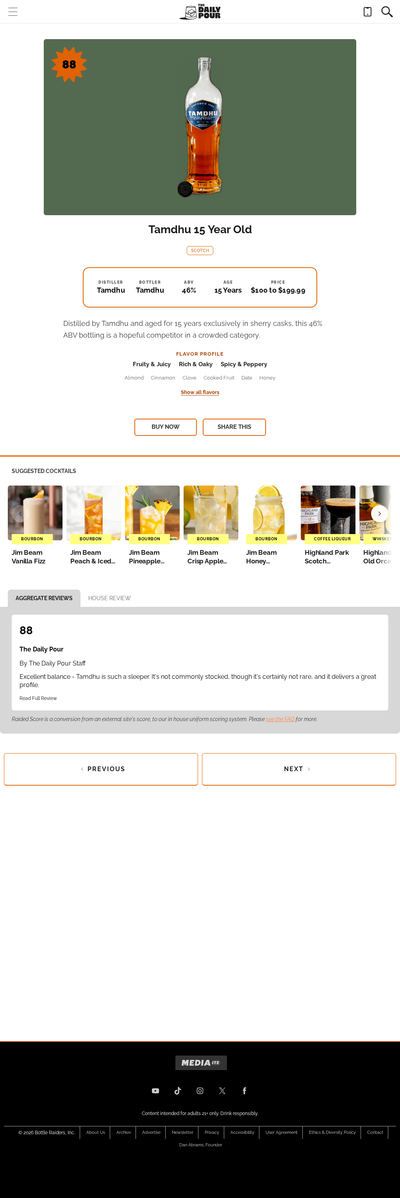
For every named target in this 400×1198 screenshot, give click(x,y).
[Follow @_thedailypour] (222, 1091)
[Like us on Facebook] (244, 1091)
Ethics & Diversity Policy (332, 1132)
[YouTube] (155, 1091)
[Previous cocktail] (20, 513)
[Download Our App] (368, 12)
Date (246, 378)
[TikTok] (177, 1091)
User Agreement (282, 1132)
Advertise (151, 1132)
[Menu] (13, 11)
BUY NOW (166, 426)
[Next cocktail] (379, 513)
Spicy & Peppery (244, 364)
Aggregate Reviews (44, 598)
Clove (189, 378)
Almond (134, 378)
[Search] (387, 11)
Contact (375, 1132)
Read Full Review (38, 698)
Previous (106, 769)
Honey (267, 378)
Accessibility (242, 1132)
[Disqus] (200, 907)
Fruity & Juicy (152, 364)
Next (294, 769)
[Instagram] (200, 1091)
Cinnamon (163, 378)
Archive (123, 1132)
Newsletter (182, 1132)
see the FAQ (280, 719)
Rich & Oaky (195, 364)
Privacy (212, 1132)
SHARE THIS (234, 426)
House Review (109, 598)
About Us (95, 1132)
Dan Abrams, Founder (200, 1145)
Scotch (200, 250)
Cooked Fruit (219, 378)
